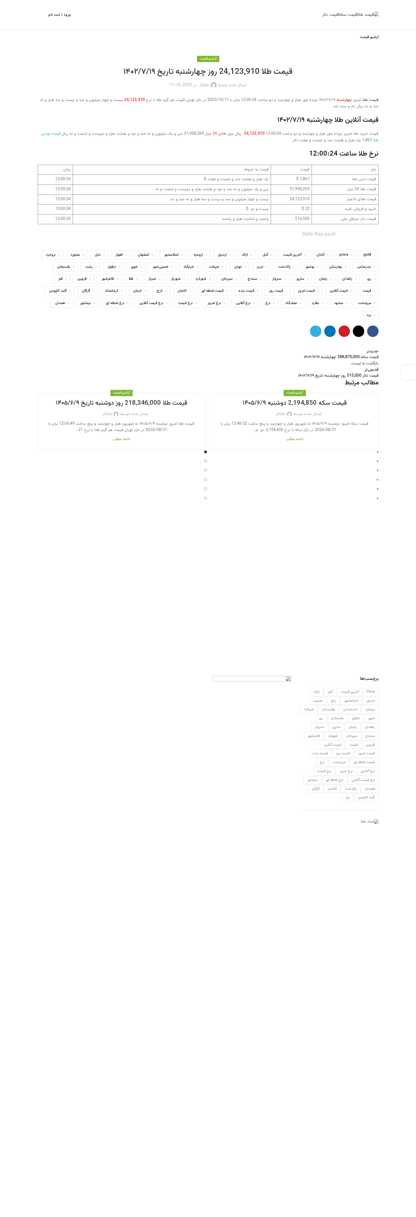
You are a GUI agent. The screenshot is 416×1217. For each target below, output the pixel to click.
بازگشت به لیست (365, 363)
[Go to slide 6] (206, 499)
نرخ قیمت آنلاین (151, 303)
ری (369, 279)
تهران (238, 267)
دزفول (112, 267)
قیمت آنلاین (339, 291)
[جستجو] (40, 15)
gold (367, 255)
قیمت (367, 291)
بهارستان (335, 267)
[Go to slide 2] (206, 461)
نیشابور (85, 303)
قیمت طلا (371, 100)
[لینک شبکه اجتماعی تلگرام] (315, 331)
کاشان (182, 291)
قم (61, 279)
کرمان (137, 291)
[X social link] (358, 331)
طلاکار (204, 85)
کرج (160, 291)
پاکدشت (284, 267)
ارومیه (198, 255)
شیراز (152, 279)
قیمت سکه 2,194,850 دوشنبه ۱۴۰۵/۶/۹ (294, 403)
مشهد (338, 303)
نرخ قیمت (185, 303)
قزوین (82, 279)
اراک (245, 255)
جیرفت (214, 267)
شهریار (176, 279)
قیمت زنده (246, 291)
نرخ (267, 303)
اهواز (119, 255)
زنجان (323, 279)
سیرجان (227, 279)
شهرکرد (201, 279)
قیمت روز (276, 291)
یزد (369, 315)
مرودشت (364, 303)
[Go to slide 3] (206, 471)
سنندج (252, 279)
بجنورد (75, 255)
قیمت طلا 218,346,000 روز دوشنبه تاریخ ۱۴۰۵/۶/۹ (121, 403)
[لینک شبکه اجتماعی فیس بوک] (373, 331)
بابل (98, 255)
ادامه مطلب (294, 439)
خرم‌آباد (189, 267)
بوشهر (310, 267)
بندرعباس (364, 267)
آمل (265, 255)
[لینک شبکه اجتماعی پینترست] (344, 331)
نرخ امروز (214, 303)
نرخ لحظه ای (115, 303)
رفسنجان (63, 267)
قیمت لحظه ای (213, 291)
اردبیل (222, 255)
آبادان (321, 255)
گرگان (86, 291)
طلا (131, 279)
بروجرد (51, 255)
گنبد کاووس (58, 291)
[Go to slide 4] (206, 480)
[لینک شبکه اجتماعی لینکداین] (330, 331)
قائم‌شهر (107, 279)
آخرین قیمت (292, 255)
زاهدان (347, 279)
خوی (134, 267)
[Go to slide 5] (206, 489)
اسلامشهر (171, 255)
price (344, 255)
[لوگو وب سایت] (350, 15)
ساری (300, 279)
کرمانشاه (111, 291)
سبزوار (277, 279)
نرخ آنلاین (243, 303)
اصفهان (143, 255)
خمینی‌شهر (161, 267)
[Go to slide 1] (206, 452)
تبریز (260, 267)
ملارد (315, 303)
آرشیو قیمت (208, 58)
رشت (89, 267)
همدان (60, 303)
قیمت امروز (306, 291)
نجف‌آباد (291, 303)
